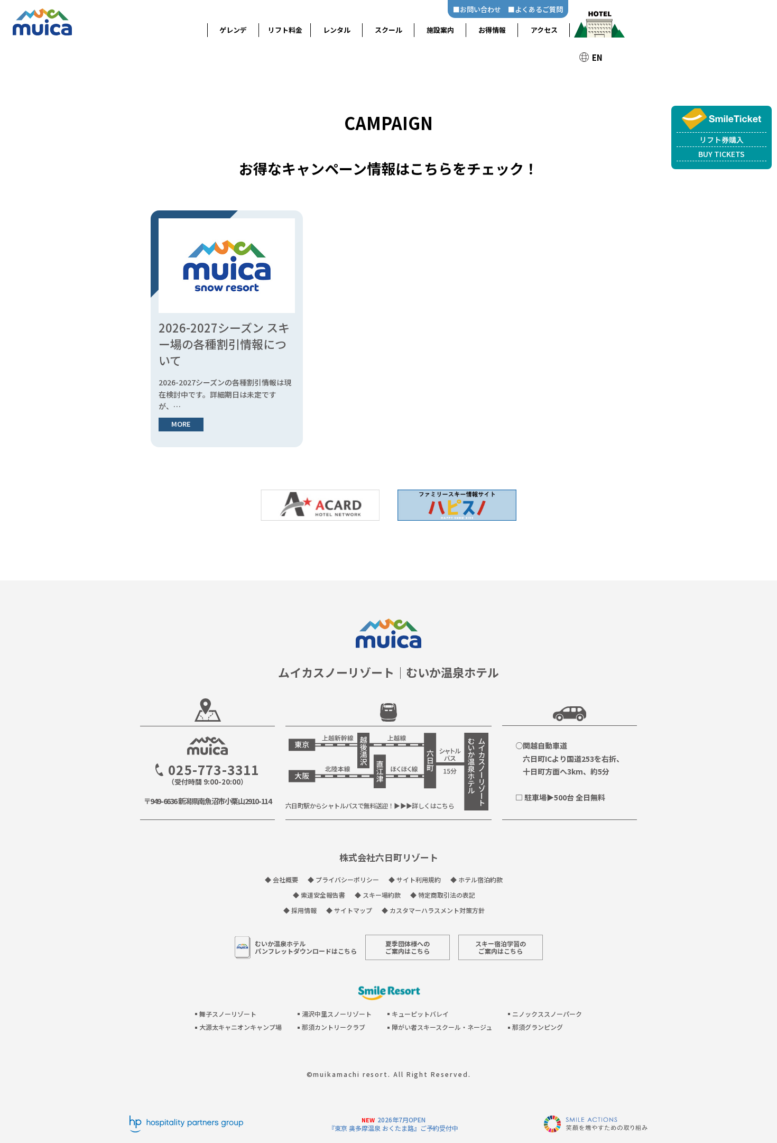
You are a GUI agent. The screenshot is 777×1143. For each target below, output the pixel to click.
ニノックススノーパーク (547, 1013)
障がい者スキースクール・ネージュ (442, 1026)
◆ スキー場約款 (378, 894)
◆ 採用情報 (300, 910)
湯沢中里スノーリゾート (337, 1013)
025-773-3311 (213, 769)
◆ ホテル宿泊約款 (476, 879)
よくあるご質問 (539, 9)
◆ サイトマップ (349, 910)
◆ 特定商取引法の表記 (442, 894)
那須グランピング (537, 1026)
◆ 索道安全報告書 (319, 894)
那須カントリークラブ (333, 1026)
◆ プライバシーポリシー (343, 879)
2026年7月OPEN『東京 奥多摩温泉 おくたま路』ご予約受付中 (393, 1123)
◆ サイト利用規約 (414, 879)
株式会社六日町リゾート (388, 857)
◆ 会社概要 (281, 879)
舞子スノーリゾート (227, 1013)
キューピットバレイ (420, 1013)
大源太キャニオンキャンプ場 (240, 1026)
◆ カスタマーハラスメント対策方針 (433, 910)
